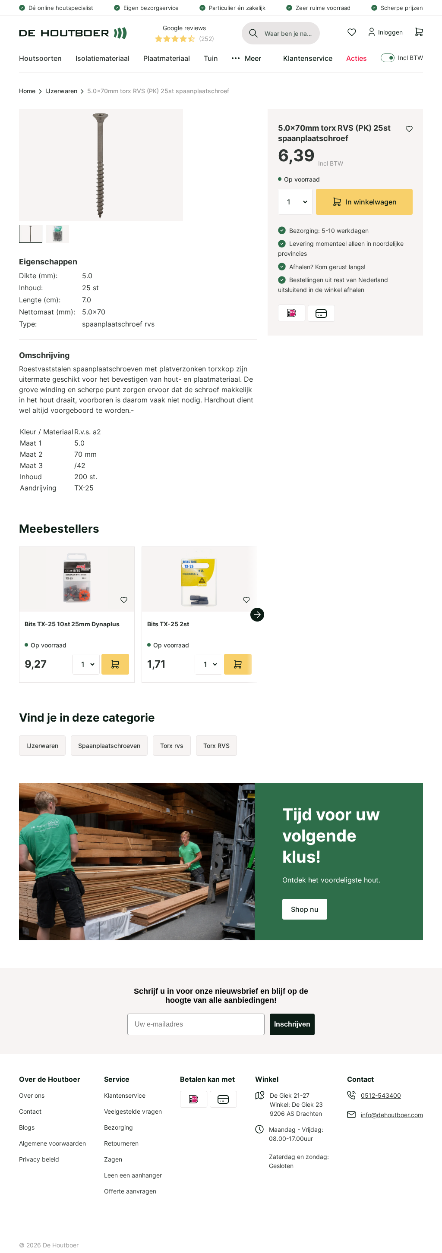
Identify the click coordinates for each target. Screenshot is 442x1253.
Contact (30, 1111)
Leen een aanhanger (133, 1175)
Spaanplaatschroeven (109, 745)
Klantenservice (307, 58)
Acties (356, 58)
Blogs (27, 1127)
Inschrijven (292, 1024)
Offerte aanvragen (130, 1191)
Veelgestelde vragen (133, 1111)
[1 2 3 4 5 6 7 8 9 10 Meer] (295, 202)
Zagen (113, 1159)
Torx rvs (171, 745)
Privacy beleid (39, 1159)
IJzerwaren (61, 90)
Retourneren (121, 1143)
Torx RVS (216, 745)
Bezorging (118, 1127)
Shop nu (305, 909)
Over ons (31, 1095)
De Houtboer (61, 1245)
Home (27, 90)
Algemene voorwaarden (52, 1143)
